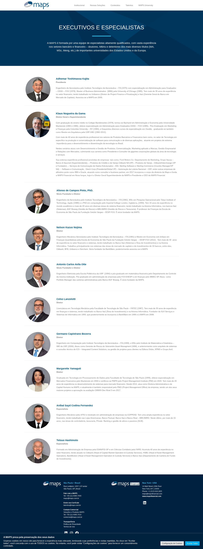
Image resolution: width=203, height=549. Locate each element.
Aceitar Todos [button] (192, 543)
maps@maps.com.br (71, 498)
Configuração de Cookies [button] (172, 543)
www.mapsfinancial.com (151, 496)
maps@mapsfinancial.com (152, 494)
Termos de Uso (69, 527)
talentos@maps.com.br (72, 505)
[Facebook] (77, 533)
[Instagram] (71, 533)
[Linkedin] (66, 533)
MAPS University (146, 5)
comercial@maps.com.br (73, 517)
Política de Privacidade (72, 524)
